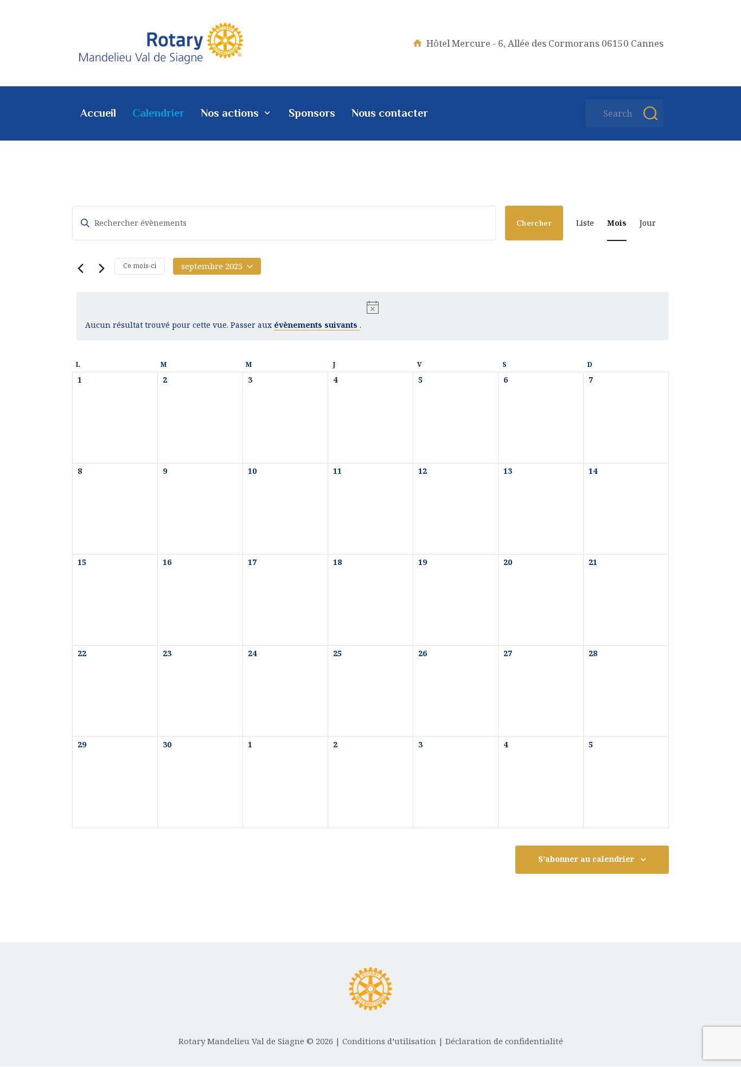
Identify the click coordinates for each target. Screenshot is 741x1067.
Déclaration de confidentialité (504, 1041)
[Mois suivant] (99, 267)
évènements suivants (317, 325)
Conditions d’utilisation (389, 1041)
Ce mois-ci (139, 265)
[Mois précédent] (78, 267)
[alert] (372, 316)
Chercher (534, 223)
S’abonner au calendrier (586, 859)
